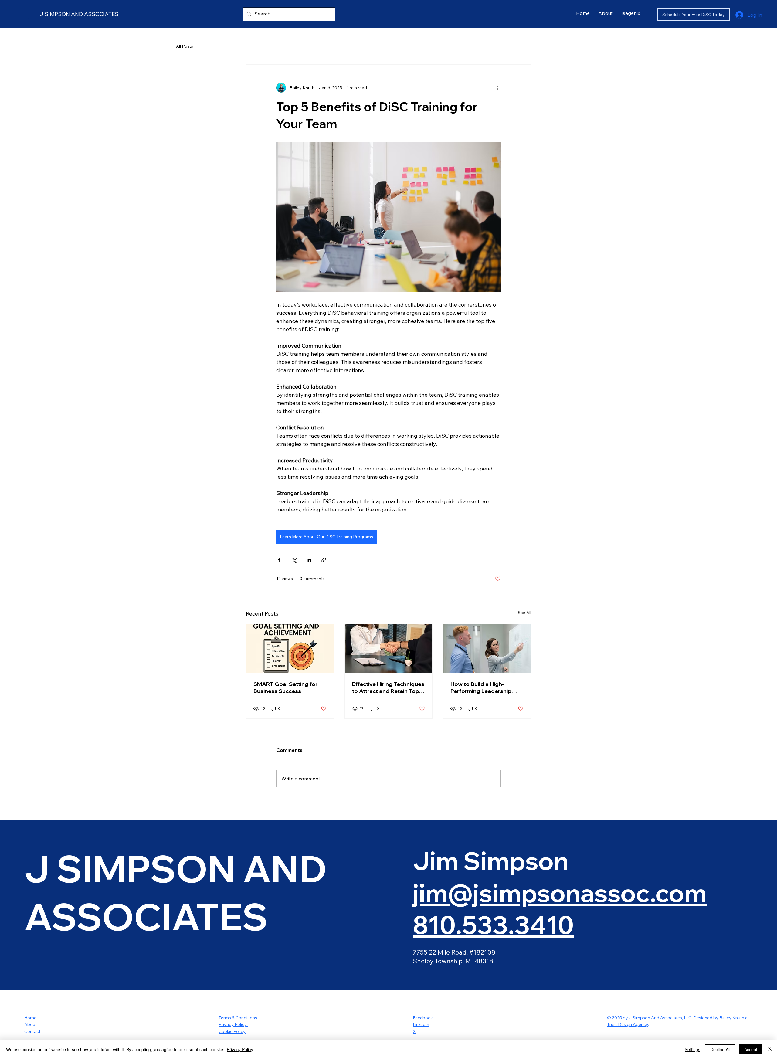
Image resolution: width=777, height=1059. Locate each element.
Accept (750, 1049)
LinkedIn (421, 1024)
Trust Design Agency (627, 1024)
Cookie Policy (232, 1031)
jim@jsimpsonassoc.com (560, 892)
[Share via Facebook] (279, 560)
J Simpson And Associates (79, 14)
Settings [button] (692, 1049)
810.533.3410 (493, 924)
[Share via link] (324, 560)
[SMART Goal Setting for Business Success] (290, 648)
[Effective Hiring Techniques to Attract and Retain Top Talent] (389, 648)
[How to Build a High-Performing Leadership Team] (487, 648)
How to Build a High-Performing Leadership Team (480, 687)
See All (524, 612)
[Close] (769, 1049)
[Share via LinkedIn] (309, 560)
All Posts (184, 46)
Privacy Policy (233, 1024)
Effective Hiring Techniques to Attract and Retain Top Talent (388, 687)
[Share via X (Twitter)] (294, 560)
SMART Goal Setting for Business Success (285, 687)
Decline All (720, 1049)
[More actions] (497, 87)
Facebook (423, 1017)
